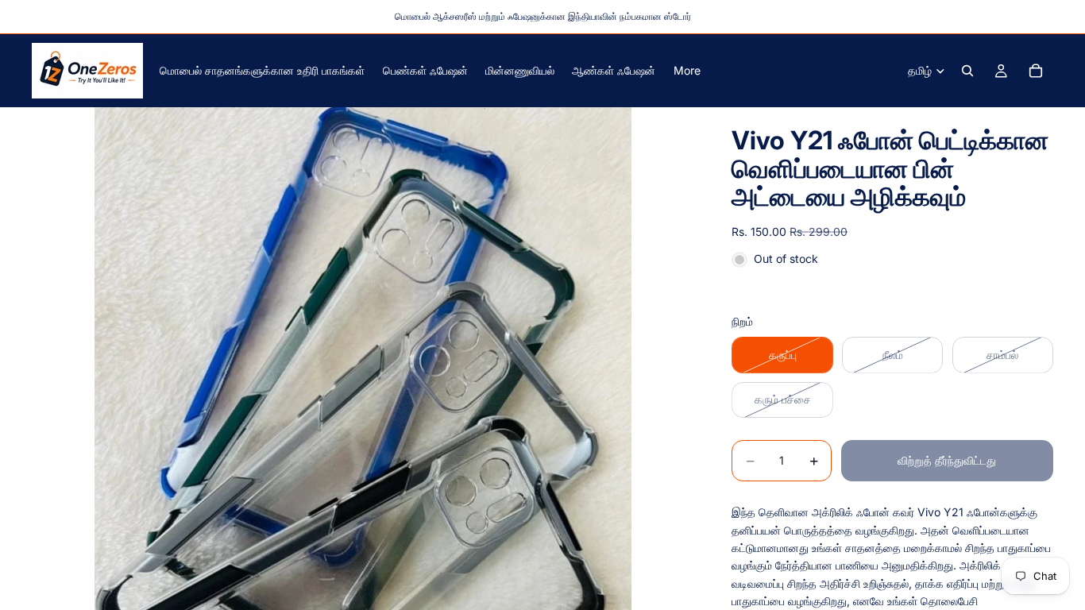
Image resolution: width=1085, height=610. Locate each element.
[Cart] (1035, 70)
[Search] (967, 70)
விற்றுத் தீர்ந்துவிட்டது (947, 460)
